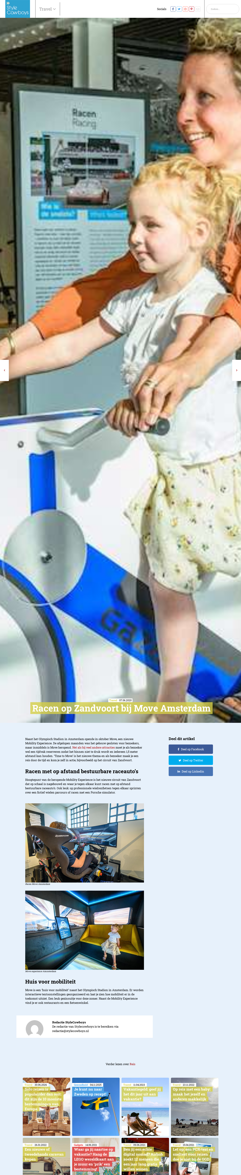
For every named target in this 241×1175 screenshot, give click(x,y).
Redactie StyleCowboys (69, 1022)
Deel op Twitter (193, 760)
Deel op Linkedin (193, 771)
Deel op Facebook (192, 749)
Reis (132, 1064)
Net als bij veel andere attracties (93, 747)
